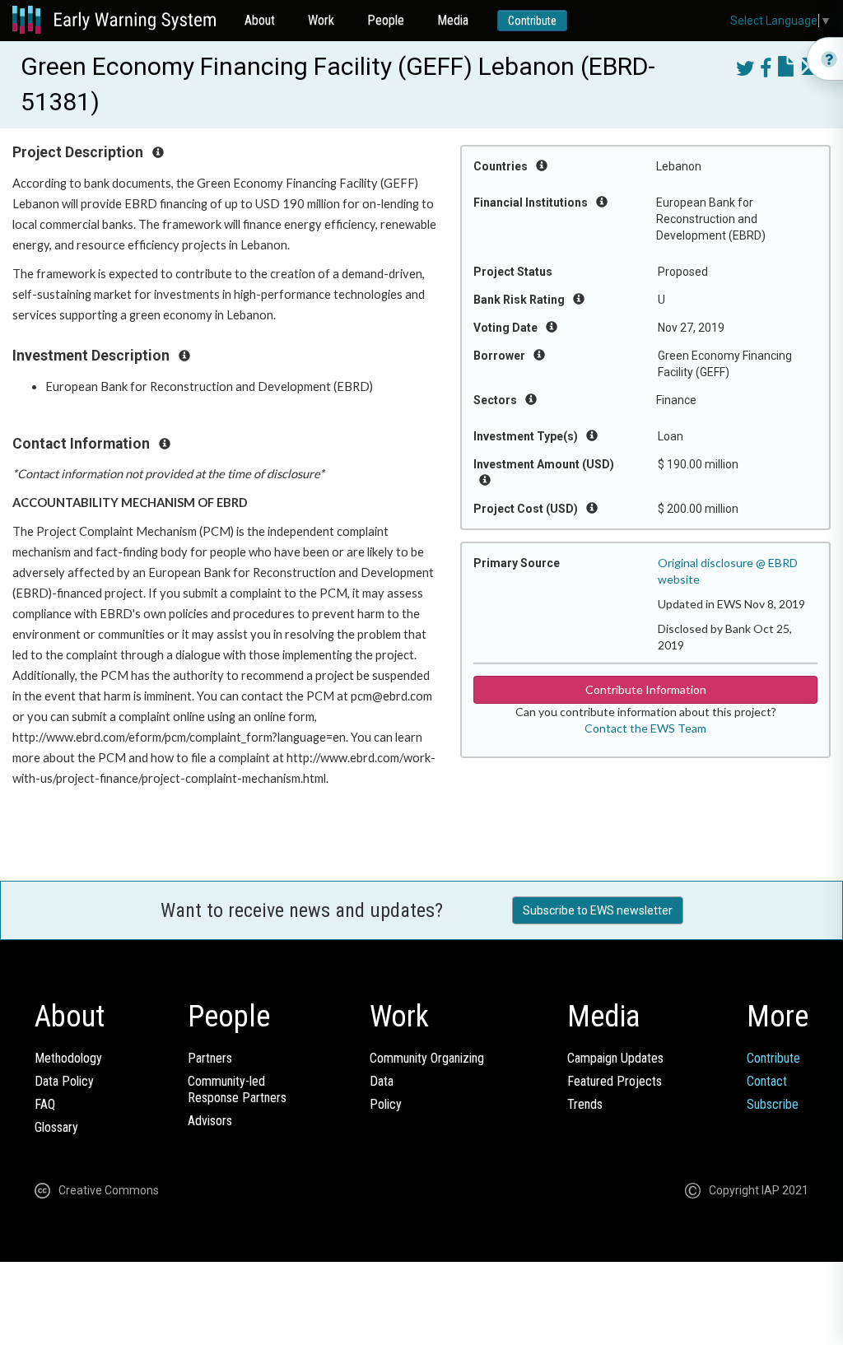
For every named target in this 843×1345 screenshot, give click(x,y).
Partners (210, 1058)
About (260, 20)
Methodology (68, 1058)
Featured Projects (614, 1081)
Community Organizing (427, 1058)
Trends (585, 1104)
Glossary (56, 1127)
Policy (386, 1104)
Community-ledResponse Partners (237, 1089)
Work (321, 20)
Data (382, 1081)
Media (452, 20)
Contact (767, 1081)
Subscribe (773, 1104)
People (385, 20)
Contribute (532, 20)
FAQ (45, 1104)
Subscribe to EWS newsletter (598, 910)
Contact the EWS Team (645, 728)
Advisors (210, 1121)
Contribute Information (645, 689)
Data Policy (64, 1081)
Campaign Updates (615, 1058)
